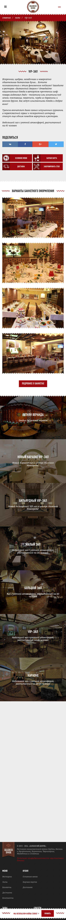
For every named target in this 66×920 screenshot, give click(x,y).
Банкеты (6, 887)
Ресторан (7, 877)
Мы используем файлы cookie (25, 914)
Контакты (8, 898)
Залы (5, 882)
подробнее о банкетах (33, 383)
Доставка (7, 893)
